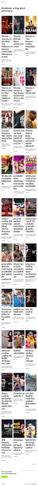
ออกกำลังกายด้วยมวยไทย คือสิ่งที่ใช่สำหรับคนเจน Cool (6, 357)
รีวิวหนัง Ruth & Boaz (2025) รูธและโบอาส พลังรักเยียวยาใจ (29, 138)
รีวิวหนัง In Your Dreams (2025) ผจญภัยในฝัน (30, 42)
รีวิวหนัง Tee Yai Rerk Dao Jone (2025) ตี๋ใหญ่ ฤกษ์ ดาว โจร (18, 137)
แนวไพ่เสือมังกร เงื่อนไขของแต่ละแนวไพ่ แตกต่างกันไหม (18, 182)
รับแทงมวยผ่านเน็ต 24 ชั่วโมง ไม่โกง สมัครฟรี (6, 314)
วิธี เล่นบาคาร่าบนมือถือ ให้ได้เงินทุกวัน (6, 180)
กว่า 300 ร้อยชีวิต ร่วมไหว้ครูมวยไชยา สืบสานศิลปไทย (30, 399)
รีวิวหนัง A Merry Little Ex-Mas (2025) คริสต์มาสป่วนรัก (6, 94)
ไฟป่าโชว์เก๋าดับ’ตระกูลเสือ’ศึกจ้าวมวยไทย (30, 444)
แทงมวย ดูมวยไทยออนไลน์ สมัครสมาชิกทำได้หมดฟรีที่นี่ (30, 270)
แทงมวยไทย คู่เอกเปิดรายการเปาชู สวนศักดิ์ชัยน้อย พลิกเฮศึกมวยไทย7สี (6, 272)
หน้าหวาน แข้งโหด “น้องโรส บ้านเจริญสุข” (29, 355)
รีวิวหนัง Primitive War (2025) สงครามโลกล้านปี (6, 135)
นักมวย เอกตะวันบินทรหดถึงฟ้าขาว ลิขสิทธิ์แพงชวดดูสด (18, 270)
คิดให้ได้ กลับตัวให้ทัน (18, 352)
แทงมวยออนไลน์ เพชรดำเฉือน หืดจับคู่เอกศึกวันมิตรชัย (18, 225)
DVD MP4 (3, 1)
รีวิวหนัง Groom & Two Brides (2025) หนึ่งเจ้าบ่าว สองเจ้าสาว (18, 94)
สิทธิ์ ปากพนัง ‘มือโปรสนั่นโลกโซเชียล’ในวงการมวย (6, 446)
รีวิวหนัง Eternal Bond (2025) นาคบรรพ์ (18, 41)
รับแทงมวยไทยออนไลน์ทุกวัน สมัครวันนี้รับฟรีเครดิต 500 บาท (6, 401)
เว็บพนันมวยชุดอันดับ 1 (18, 394)
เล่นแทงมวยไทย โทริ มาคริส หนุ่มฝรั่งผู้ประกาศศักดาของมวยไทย (6, 226)
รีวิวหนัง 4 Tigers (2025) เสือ (30, 90)
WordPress (34, 483)
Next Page (34, 464)
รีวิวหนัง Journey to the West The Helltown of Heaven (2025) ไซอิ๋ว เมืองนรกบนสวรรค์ (6, 46)
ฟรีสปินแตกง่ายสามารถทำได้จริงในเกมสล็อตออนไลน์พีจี (30, 181)
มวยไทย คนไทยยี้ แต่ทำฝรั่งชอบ (18, 312)
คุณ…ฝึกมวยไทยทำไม (29, 312)
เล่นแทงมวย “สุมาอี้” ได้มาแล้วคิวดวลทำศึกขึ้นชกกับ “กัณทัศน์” (30, 225)
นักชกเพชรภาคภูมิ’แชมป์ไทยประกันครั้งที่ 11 (18, 445)
